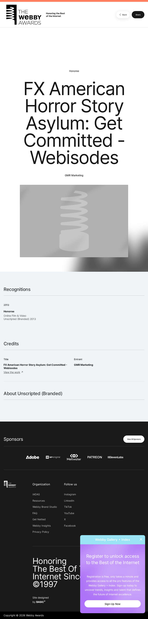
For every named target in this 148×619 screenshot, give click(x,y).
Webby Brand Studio (44, 506)
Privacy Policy (40, 531)
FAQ (34, 513)
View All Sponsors (134, 439)
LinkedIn (69, 500)
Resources (38, 500)
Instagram (70, 494)
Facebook (70, 525)
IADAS (36, 494)
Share (138, 15)
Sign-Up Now (113, 603)
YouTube (69, 513)
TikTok (68, 506)
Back (124, 15)
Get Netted (39, 519)
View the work (12, 372)
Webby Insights (41, 525)
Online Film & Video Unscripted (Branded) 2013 (20, 317)
